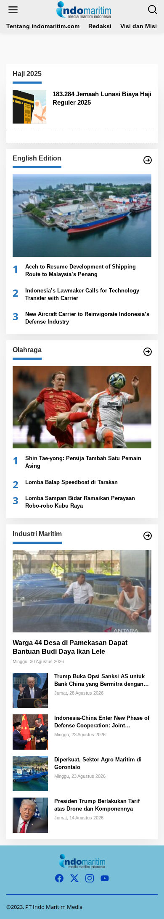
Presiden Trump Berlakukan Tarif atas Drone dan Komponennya (97, 805)
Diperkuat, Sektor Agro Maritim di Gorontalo (98, 763)
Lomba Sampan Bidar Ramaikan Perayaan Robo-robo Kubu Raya (80, 502)
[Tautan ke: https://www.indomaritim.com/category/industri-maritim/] (148, 536)
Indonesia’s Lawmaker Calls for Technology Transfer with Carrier (82, 294)
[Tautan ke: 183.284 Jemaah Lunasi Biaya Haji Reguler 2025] (29, 106)
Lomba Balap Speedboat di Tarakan (71, 482)
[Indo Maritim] (83, 9)
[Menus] (13, 9)
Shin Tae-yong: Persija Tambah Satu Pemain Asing (83, 462)
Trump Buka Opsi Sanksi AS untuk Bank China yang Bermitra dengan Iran (99, 680)
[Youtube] (104, 878)
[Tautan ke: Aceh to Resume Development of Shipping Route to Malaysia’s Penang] (82, 215)
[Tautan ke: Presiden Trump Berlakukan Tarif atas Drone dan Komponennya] (30, 815)
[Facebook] (59, 878)
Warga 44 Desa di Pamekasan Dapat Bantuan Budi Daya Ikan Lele (70, 647)
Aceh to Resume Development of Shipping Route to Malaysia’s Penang (80, 270)
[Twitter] (74, 878)
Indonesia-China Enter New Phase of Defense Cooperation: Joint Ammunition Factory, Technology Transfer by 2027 (101, 722)
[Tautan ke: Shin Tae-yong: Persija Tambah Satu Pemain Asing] (82, 407)
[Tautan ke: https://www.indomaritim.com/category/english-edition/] (148, 160)
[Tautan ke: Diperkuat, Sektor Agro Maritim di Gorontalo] (30, 773)
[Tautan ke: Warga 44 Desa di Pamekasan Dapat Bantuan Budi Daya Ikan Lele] (82, 591)
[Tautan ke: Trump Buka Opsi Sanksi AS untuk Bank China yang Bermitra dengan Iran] (30, 690)
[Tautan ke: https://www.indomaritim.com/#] (148, 352)
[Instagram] (89, 878)
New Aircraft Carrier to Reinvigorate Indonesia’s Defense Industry (87, 318)
